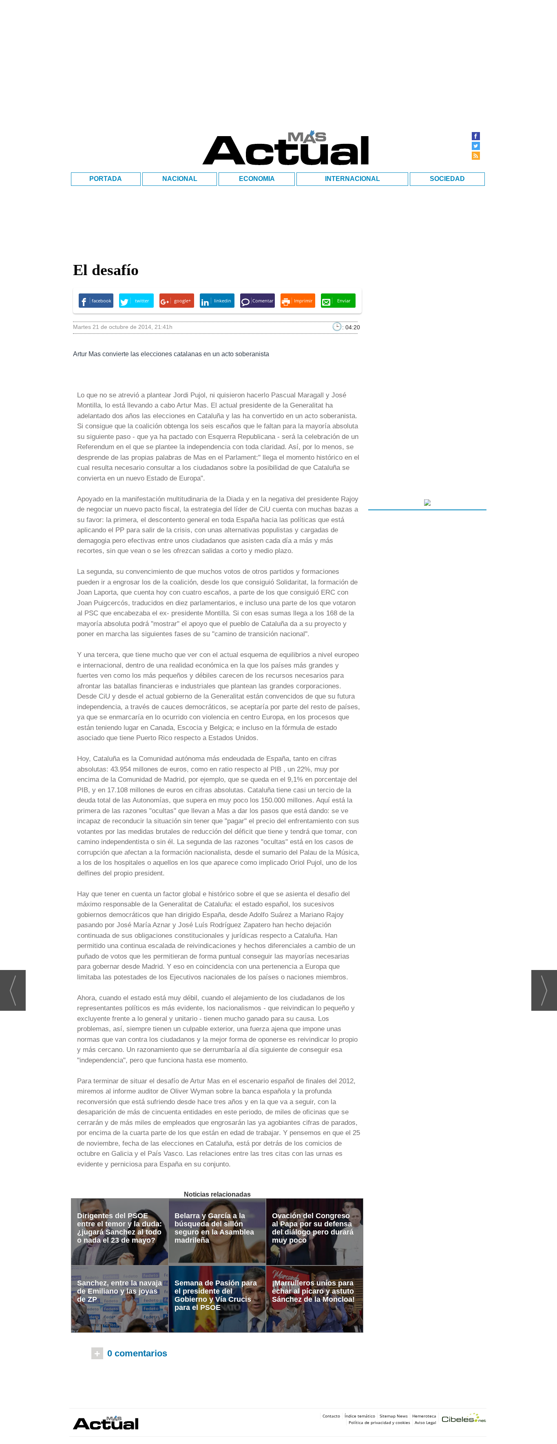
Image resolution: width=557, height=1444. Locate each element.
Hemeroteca (424, 1416)
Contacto (331, 1416)
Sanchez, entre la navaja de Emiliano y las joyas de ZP (119, 1291)
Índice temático (360, 1416)
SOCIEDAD (447, 178)
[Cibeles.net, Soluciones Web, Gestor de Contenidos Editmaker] (464, 1418)
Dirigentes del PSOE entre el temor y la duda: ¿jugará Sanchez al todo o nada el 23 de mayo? (119, 1228)
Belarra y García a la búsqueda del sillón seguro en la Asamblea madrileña (214, 1228)
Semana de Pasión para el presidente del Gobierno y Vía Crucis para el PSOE (216, 1295)
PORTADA (105, 178)
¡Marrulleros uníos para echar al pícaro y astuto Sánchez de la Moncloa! (313, 1291)
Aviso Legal (425, 1422)
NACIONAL (179, 178)
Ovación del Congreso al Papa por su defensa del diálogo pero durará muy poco (313, 1228)
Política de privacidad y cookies (379, 1422)
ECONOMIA (257, 178)
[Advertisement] (427, 1029)
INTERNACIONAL (352, 178)
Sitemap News (394, 1416)
